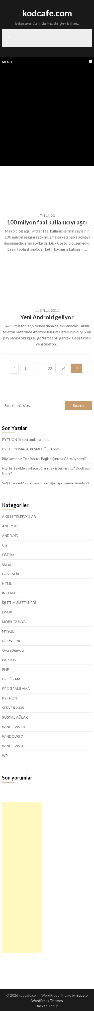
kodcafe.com (47, 13)
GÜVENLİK (11, 574)
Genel (7, 564)
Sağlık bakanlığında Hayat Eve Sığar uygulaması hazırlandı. (46, 483)
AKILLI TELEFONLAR (19, 516)
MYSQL (8, 631)
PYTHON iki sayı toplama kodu (26, 439)
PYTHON (9, 698)
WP (5, 755)
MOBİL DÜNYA (14, 621)
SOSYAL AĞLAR (15, 717)
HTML (7, 583)
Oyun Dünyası (13, 650)
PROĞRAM (11, 679)
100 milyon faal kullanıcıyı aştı (47, 222)
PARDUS (9, 660)
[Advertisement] (47, 116)
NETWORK (11, 641)
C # (4, 545)
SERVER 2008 (13, 708)
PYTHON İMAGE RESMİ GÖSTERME (31, 449)
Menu (7, 62)
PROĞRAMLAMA (16, 688)
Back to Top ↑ (47, 1006)
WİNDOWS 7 (12, 736)
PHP (5, 669)
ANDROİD (10, 526)
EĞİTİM (8, 555)
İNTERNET (10, 593)
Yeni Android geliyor (47, 317)
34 (63, 368)
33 (50, 368)
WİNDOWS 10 (13, 727)
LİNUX (7, 612)
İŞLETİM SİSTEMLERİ (19, 602)
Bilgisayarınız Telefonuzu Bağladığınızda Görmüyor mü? (44, 458)
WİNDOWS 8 (12, 746)
